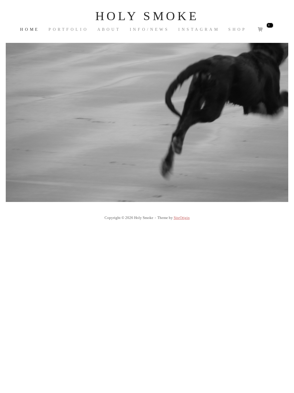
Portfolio (68, 29)
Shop (237, 29)
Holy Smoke (147, 16)
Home (30, 29)
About (109, 29)
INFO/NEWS (150, 29)
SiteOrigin (182, 217)
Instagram (199, 29)
